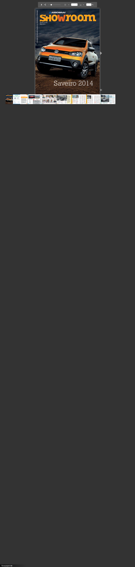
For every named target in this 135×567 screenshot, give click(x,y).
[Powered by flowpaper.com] (6, 565)
